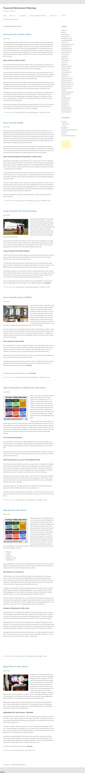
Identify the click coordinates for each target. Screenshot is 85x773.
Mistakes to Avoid (65, 66)
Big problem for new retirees (15, 666)
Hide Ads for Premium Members (38, 15)
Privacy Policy (53, 15)
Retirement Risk (65, 86)
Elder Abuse (32, 500)
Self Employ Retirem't (66, 92)
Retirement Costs (65, 80)
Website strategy (65, 109)
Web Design (64, 104)
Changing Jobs (64, 36)
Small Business (64, 98)
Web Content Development (10, 19)
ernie (48, 112)
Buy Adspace (22, 15)
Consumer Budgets (66, 40)
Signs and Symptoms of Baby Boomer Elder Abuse (24, 387)
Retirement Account (66, 78)
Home (4, 15)
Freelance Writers (65, 52)
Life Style (63, 62)
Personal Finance (65, 72)
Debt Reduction (65, 46)
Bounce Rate (64, 34)
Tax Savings (64, 102)
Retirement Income (66, 82)
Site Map (63, 15)
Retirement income (34, 200)
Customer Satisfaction (66, 44)
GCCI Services (64, 54)
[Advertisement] (66, 144)
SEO (62, 96)
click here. (35, 108)
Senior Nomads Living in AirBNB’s (17, 297)
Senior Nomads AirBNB (13, 122)
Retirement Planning (66, 84)
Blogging (63, 30)
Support (64, 125)
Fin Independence (65, 48)
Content (63, 42)
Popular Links (65, 123)
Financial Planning (65, 50)
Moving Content (65, 68)
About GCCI (13, 15)
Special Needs (64, 100)
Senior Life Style (19, 112)
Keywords (63, 58)
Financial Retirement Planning (19, 7)
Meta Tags (63, 64)
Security (63, 90)
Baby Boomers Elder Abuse (14, 510)
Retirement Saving (65, 88)
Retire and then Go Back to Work (17, 34)
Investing (63, 56)
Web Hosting (64, 106)
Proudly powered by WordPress (18, 764)
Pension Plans (64, 70)
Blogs (62, 32)
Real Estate (64, 74)
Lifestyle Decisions (33, 112)
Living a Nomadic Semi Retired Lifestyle (20, 211)
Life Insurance (64, 60)
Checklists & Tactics (66, 38)
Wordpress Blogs (65, 111)
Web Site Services (65, 108)
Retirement (64, 76)
